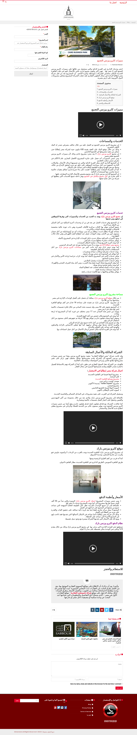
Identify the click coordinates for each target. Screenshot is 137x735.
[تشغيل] (120, 135)
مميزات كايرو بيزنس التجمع (108, 89)
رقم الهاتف (44, 47)
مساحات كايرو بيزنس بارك (70, 247)
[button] (100, 124)
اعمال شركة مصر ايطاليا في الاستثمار (105, 370)
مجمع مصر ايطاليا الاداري (109, 245)
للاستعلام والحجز (104, 103)
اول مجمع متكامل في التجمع (95, 176)
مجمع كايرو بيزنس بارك (110, 216)
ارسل (31, 74)
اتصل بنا (113, 2)
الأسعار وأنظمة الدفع (106, 100)
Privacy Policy (86, 708)
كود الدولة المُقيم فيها (41, 52)
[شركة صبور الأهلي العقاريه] (64, 629)
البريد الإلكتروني (43, 58)
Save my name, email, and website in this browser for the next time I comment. (95, 684)
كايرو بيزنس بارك (104, 154)
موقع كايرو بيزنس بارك (106, 97)
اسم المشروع (43, 40)
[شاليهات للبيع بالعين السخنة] (87, 629)
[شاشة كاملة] (80, 135)
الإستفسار (45, 65)
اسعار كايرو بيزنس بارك (85, 501)
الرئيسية (123, 2)
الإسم (45, 34)
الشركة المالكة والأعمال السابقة (110, 95)
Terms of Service (85, 711)
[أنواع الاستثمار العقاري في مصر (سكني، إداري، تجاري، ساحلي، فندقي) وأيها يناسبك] (110, 629)
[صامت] (83, 135)
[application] (100, 124)
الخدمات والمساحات (106, 92)
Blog (89, 704)
